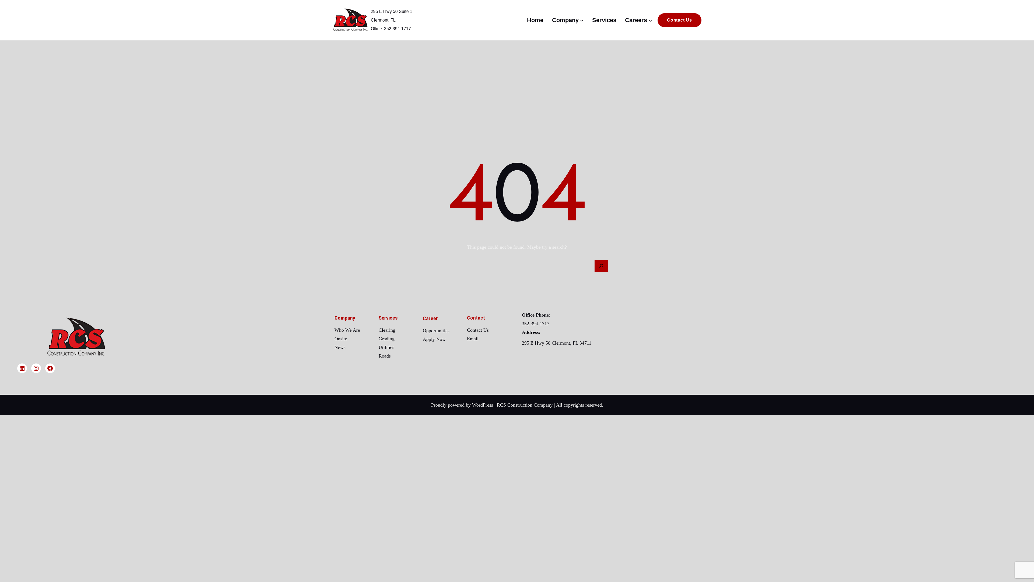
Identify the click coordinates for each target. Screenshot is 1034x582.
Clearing (387, 330)
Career (430, 318)
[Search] (601, 266)
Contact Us (478, 330)
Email (472, 338)
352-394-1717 (535, 323)
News (339, 347)
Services (388, 318)
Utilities (386, 347)
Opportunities (436, 330)
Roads (385, 356)
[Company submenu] (582, 20)
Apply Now (434, 339)
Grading (386, 338)
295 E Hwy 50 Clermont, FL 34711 (556, 343)
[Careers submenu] (650, 20)
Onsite (340, 338)
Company (344, 318)
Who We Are (347, 330)
